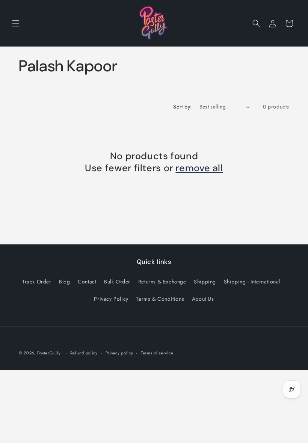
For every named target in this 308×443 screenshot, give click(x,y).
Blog (64, 281)
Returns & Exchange (162, 281)
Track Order (36, 281)
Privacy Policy (111, 299)
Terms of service (157, 353)
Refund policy (84, 353)
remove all (199, 168)
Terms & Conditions (160, 299)
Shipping (205, 281)
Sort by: (182, 106)
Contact (87, 281)
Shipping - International (252, 281)
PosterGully (49, 353)
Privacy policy (119, 353)
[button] (16, 23)
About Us (203, 299)
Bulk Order (117, 281)
